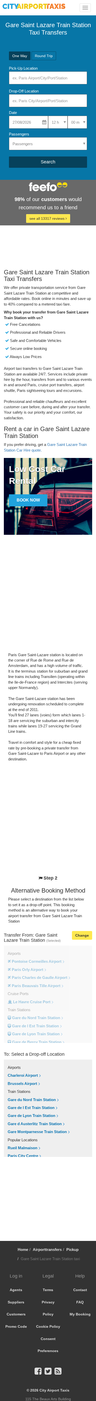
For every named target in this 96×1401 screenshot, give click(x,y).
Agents (16, 1290)
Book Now (28, 500)
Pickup (72, 1249)
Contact (80, 1290)
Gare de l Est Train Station (31, 1107)
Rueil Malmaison (22, 1148)
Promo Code (16, 1326)
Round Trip (44, 56)
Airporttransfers (47, 1249)
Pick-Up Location (23, 68)
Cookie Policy (48, 1326)
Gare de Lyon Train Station (31, 1115)
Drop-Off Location (24, 91)
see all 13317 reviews (47, 218)
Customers (16, 1314)
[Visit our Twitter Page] (48, 1373)
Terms (48, 1290)
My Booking (80, 1314)
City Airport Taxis (54, 1390)
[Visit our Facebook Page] (38, 1373)
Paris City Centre (23, 1156)
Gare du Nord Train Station (32, 1099)
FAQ (80, 1302)
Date (13, 112)
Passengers (19, 134)
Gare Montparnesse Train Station (37, 1132)
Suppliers (16, 1302)
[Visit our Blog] (58, 1373)
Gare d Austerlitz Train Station (35, 1124)
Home (23, 1249)
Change (82, 935)
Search (48, 161)
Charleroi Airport (23, 1075)
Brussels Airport (22, 1083)
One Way (19, 56)
